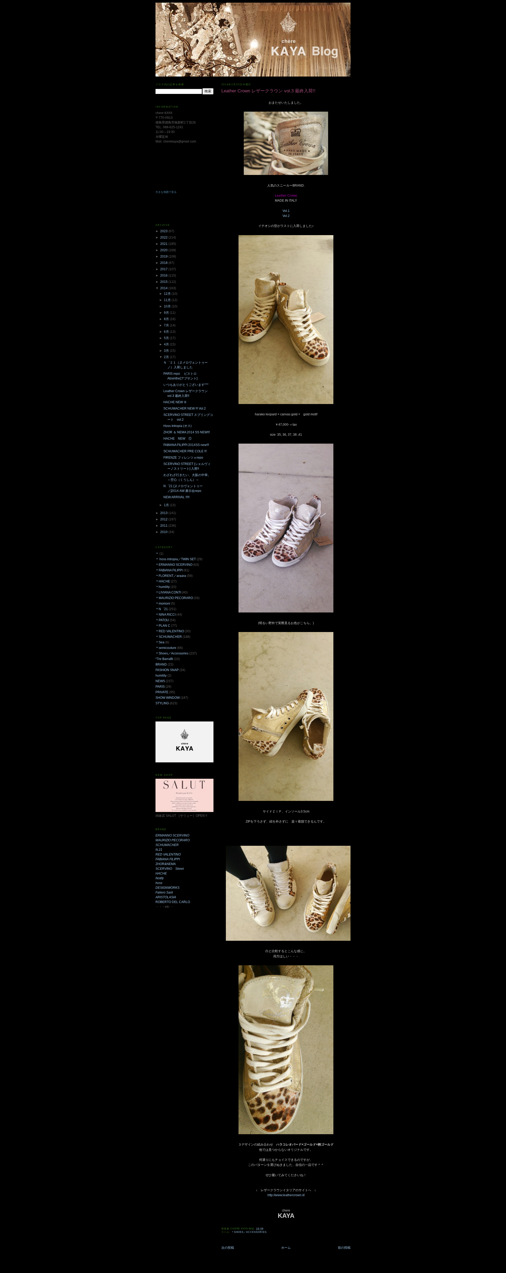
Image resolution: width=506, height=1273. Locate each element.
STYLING (162, 703)
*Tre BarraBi (164, 659)
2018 (164, 263)
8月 (167, 319)
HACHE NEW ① (177, 438)
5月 (167, 338)
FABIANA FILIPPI (167, 859)
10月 (168, 306)
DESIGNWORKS (167, 888)
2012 (164, 519)
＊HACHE (162, 581)
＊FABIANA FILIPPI (169, 570)
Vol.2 (286, 216)
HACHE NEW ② (175, 402)
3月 (167, 351)
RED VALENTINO (168, 854)
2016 (164, 275)
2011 (164, 526)
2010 (164, 532)
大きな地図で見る (166, 192)
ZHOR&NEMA (165, 864)
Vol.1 (286, 211)
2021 (164, 244)
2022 (164, 237)
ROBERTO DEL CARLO (172, 902)
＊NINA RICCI (165, 614)
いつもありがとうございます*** (185, 385)
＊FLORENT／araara (170, 576)
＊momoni (162, 603)
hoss (158, 883)
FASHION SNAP (167, 670)
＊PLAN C (162, 626)
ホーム (286, 1248)
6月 (167, 332)
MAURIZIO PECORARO (172, 840)
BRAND (161, 664)
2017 (164, 269)
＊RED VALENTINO (169, 631)
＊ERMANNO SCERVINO (173, 565)
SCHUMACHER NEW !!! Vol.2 (184, 408)
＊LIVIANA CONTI (168, 592)
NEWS (160, 681)
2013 (164, 513)
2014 (164, 288)
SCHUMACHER (167, 845)
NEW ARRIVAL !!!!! (176, 497)
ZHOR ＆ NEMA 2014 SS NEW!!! (186, 432)
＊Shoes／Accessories (249, 1232)
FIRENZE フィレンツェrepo (184, 457)
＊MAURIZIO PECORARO (174, 598)
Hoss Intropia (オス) (177, 426)
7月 (167, 325)
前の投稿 (344, 1248)
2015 (164, 282)
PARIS (160, 686)
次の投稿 (227, 1248)
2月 (167, 357)
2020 (164, 250)
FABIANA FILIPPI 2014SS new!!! (186, 445)
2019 (164, 256)
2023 (164, 231)
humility (161, 675)
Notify (159, 878)
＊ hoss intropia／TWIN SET (175, 559)
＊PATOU (162, 620)
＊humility (162, 587)
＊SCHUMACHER (168, 637)
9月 (167, 313)
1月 (167, 505)
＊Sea (159, 642)
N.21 (158, 850)
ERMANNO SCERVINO (172, 835)
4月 (167, 344)
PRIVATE (161, 692)
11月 (168, 300)
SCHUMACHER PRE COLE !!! (185, 451)
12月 (168, 294)
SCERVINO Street (169, 869)
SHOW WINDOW (167, 698)
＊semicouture (165, 648)
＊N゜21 (161, 609)
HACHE (161, 873)
